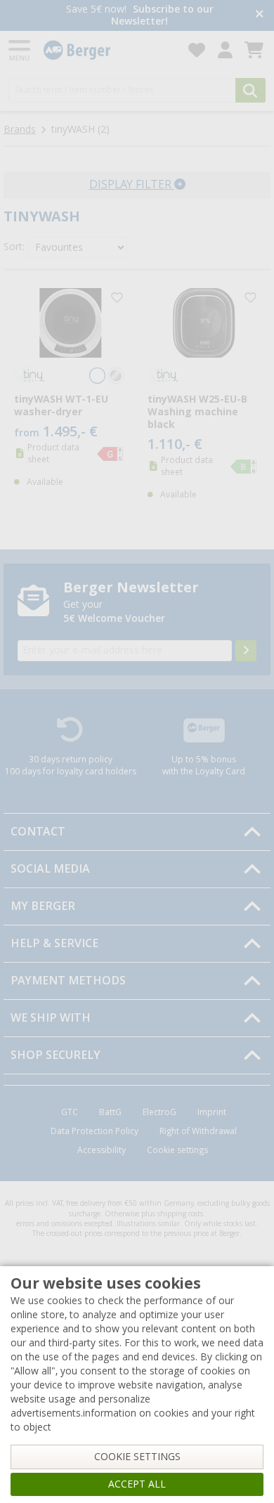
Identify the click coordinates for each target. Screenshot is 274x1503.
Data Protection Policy (94, 1131)
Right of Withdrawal (198, 1131)
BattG (110, 1112)
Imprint (211, 1112)
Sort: (14, 246)
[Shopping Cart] (254, 50)
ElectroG (159, 1112)
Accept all (137, 1484)
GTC (69, 1112)
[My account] (225, 50)
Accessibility (101, 1150)
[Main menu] (20, 50)
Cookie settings (177, 1150)
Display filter (131, 184)
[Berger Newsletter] (245, 650)
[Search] (250, 90)
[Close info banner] (259, 15)
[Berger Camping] (107, 50)
